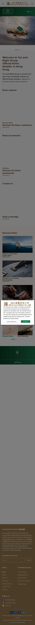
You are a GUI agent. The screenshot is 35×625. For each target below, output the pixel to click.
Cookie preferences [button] (11, 321)
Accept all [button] (25, 321)
